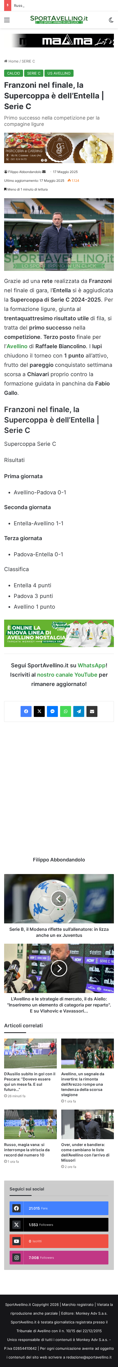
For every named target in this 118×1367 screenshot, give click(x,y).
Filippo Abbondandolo (24, 172)
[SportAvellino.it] (59, 19)
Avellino (17, 346)
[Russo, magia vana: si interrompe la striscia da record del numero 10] (30, 1124)
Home (13, 61)
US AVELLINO (59, 73)
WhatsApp (92, 665)
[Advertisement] (59, 789)
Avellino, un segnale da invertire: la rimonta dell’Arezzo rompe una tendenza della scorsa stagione (82, 1084)
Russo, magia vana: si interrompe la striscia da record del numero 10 (27, 1149)
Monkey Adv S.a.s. (92, 1313)
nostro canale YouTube (67, 674)
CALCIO (13, 73)
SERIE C (28, 61)
